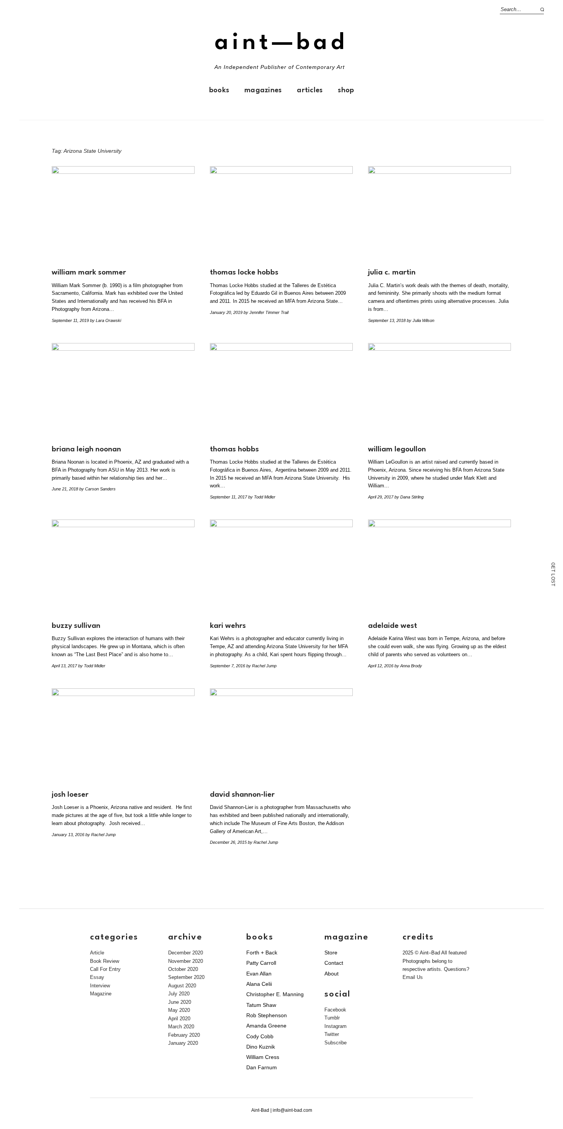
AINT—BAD (281, 43)
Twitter (331, 1034)
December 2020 (185, 953)
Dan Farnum (261, 1067)
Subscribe (335, 1043)
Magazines (263, 90)
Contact (333, 963)
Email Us (413, 977)
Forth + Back (261, 952)
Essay (97, 977)
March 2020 (181, 1026)
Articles (309, 90)
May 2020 (179, 1010)
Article (97, 953)
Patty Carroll (261, 963)
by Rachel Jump (261, 665)
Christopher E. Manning (275, 994)
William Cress (262, 1057)
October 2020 (183, 969)
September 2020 (186, 977)
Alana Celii (259, 984)
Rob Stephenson (266, 1015)
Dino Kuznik (260, 1047)
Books (219, 90)
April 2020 (179, 1018)
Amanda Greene (266, 1026)
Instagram (335, 1026)
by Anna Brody (408, 665)
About (331, 974)
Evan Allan (259, 974)
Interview (100, 985)
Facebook (335, 1010)
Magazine (100, 994)
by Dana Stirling (409, 497)
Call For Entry (105, 969)
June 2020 (179, 1002)
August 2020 (182, 985)
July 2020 (179, 994)
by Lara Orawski (105, 320)
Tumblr (332, 1018)
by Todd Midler (261, 497)
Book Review (104, 961)
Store (330, 952)
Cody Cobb (259, 1036)
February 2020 (184, 1035)
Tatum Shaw (261, 1005)
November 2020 (185, 961)
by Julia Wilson (420, 320)
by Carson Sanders (97, 489)
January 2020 (183, 1043)
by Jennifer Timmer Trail (266, 312)
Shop (346, 90)
